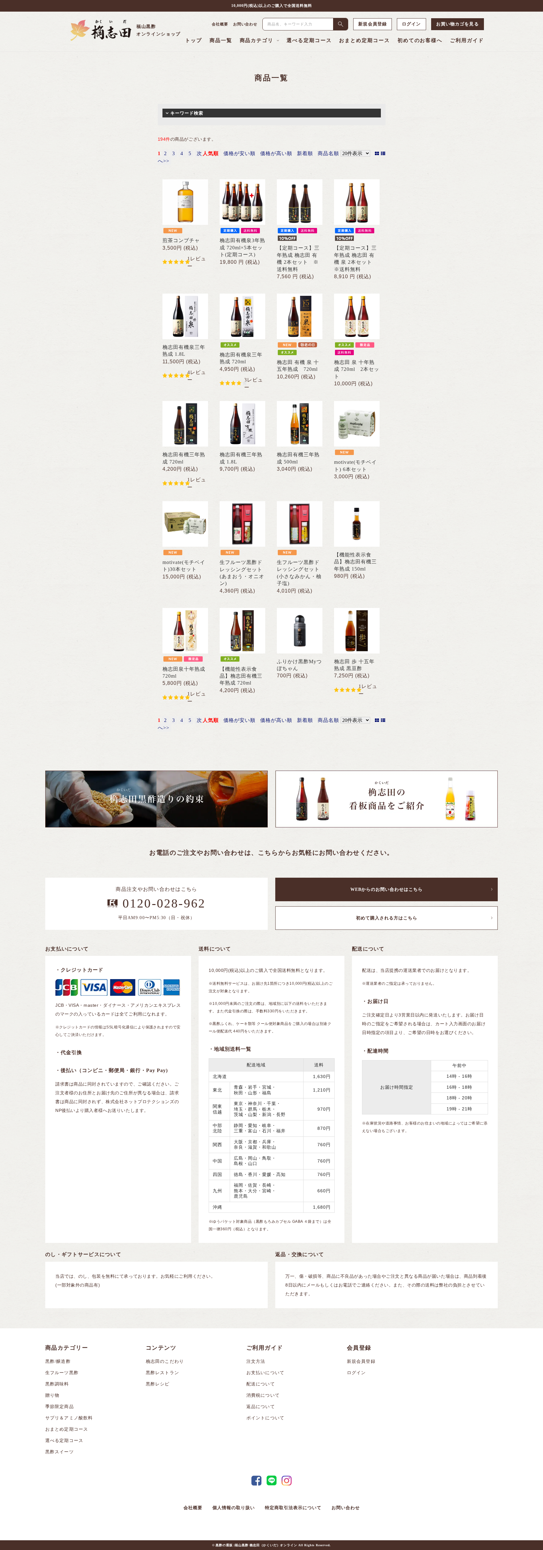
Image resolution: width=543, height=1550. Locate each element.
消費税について (263, 1395)
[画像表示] (378, 153)
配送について (260, 1384)
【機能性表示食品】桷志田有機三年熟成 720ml (241, 676)
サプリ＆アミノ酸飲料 (69, 1418)
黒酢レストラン (162, 1372)
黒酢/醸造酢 (58, 1361)
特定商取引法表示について (293, 1507)
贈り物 (52, 1395)
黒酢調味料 (57, 1384)
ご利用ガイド (467, 40)
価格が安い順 (239, 153)
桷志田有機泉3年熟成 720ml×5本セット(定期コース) (242, 247)
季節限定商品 (59, 1406)
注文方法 (255, 1361)
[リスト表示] (383, 153)
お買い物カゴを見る (457, 24)
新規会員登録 (372, 24)
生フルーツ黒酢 (62, 1372)
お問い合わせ (245, 24)
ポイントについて (265, 1418)
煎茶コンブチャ (181, 240)
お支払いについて (265, 1372)
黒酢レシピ (158, 1384)
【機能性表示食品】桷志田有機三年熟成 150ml (355, 562)
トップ (193, 40)
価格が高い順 (276, 153)
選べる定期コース (309, 40)
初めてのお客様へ (420, 40)
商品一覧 (221, 40)
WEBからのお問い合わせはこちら (386, 889)
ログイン (411, 24)
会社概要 (220, 24)
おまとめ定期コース (364, 40)
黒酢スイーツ (59, 1452)
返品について (260, 1406)
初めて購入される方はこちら (386, 918)
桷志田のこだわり (165, 1361)
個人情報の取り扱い (233, 1507)
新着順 (305, 153)
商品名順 (328, 153)
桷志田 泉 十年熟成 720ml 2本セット (356, 369)
